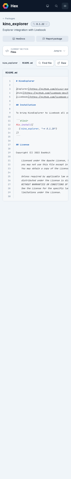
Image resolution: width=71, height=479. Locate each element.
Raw (63, 62)
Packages (10, 18)
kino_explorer (15, 23)
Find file (47, 62)
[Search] (56, 5)
